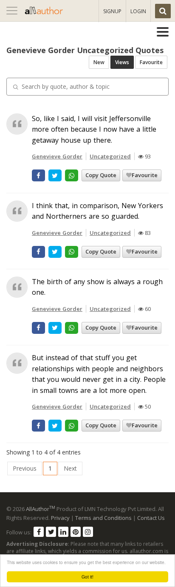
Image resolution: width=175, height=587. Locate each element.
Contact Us (151, 518)
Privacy (60, 518)
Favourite (151, 62)
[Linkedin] (63, 532)
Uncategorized (110, 156)
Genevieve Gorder (57, 156)
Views (122, 62)
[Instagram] (88, 532)
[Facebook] (39, 532)
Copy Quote (100, 175)
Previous (25, 468)
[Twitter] (51, 532)
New (98, 62)
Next (70, 468)
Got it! (87, 576)
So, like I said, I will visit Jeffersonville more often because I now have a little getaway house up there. (94, 129)
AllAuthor (40, 509)
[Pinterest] (76, 532)
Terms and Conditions (103, 518)
